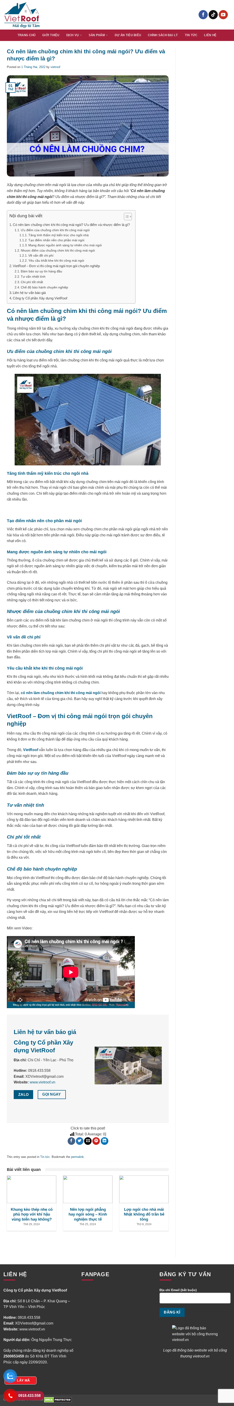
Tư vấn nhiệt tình (33, 276)
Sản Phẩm (97, 35)
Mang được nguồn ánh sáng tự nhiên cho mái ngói (65, 245)
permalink (77, 1157)
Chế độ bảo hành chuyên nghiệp (45, 287)
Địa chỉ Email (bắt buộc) (178, 1290)
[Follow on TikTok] (213, 14)
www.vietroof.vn (42, 1082)
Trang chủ (26, 35)
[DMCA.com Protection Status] (58, 1399)
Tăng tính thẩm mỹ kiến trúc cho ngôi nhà (58, 235)
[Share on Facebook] (71, 1141)
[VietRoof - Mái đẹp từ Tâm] (22, 14)
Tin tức (191, 35)
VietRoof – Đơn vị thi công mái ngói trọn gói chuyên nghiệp (56, 266)
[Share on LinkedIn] (104, 1141)
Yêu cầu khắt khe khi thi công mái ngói (56, 260)
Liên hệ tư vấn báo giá (29, 293)
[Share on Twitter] (79, 1141)
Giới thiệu (50, 35)
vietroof (55, 67)
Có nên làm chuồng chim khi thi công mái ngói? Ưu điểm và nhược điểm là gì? (72, 225)
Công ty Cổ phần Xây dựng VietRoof (40, 298)
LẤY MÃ (23, 1380)
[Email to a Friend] (88, 1141)
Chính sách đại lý (163, 35)
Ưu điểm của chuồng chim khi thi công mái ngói (55, 230)
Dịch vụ (72, 35)
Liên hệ (210, 35)
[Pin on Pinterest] (96, 1141)
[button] (125, 217)
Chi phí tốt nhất (32, 282)
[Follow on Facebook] (203, 14)
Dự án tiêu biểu (128, 35)
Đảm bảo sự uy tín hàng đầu (41, 271)
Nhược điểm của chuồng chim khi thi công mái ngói (58, 250)
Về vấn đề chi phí (41, 255)
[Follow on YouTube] (223, 14)
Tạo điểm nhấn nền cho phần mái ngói (56, 240)
